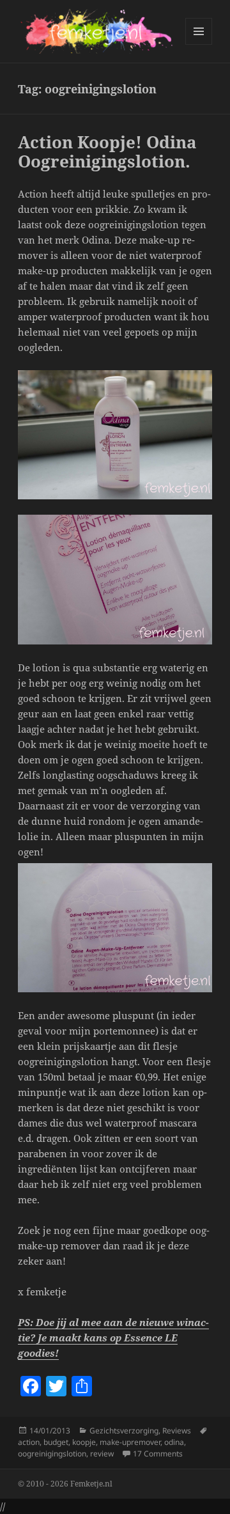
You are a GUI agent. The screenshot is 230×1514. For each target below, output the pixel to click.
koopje (84, 1442)
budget (55, 1442)
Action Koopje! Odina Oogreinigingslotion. (107, 151)
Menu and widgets (199, 44)
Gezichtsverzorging (123, 1430)
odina (174, 1442)
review (102, 1453)
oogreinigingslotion (52, 1453)
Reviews (176, 1430)
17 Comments (158, 1453)
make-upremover (130, 1442)
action (29, 1442)
